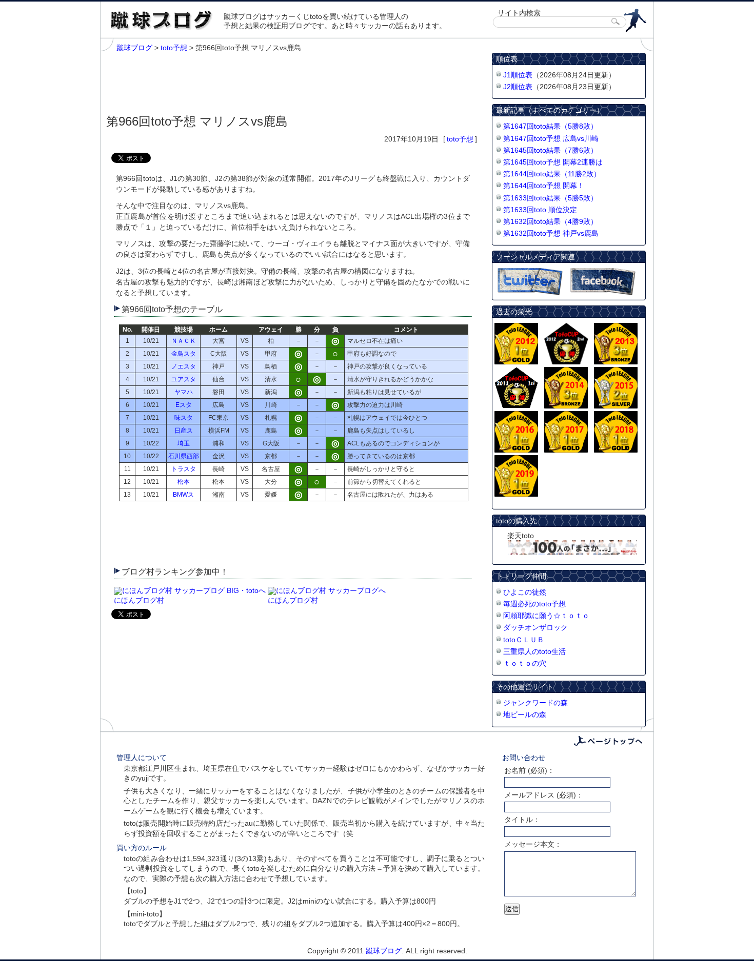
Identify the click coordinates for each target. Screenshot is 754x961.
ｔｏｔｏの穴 (524, 663)
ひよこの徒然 (524, 592)
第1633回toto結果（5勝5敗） (550, 198)
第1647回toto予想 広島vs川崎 (551, 138)
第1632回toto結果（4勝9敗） (550, 221)
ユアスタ (183, 379)
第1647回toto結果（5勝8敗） (550, 126)
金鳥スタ (183, 353)
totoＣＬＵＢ (523, 640)
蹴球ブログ (384, 951)
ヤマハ (183, 392)
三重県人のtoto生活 (534, 651)
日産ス (183, 430)
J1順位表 (517, 75)
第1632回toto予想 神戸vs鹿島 (551, 233)
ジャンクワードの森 (535, 703)
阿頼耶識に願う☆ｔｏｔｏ (546, 615)
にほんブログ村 (139, 600)
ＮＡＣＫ (183, 340)
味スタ (183, 417)
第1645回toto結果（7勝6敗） (550, 150)
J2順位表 (517, 87)
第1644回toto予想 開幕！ (543, 185)
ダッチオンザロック (535, 627)
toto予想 (460, 139)
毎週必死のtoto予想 (534, 604)
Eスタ (183, 404)
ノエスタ (183, 366)
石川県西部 (183, 456)
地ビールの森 (524, 714)
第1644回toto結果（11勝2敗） (552, 174)
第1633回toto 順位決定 (540, 210)
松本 (183, 481)
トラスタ (183, 469)
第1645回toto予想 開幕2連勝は (553, 162)
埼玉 (183, 443)
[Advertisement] (293, 81)
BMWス (183, 494)
